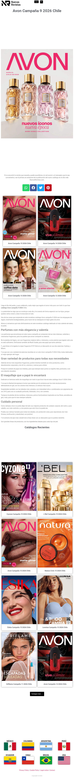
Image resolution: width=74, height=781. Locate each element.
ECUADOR (10, 755)
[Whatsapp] (25, 187)
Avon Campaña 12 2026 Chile (54, 296)
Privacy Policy (24, 770)
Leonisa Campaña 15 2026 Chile (55, 627)
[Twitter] (40, 187)
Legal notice (44, 770)
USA (64, 755)
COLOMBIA (28, 741)
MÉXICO (10, 741)
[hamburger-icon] (36, 1)
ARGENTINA (46, 741)
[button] (70, 51)
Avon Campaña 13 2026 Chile (19, 296)
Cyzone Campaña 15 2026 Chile (19, 514)
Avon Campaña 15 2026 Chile (19, 243)
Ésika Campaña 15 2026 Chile (19, 627)
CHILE (28, 755)
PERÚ (64, 741)
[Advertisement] (37, 30)
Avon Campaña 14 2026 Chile (54, 243)
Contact (52, 770)
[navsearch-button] (41, 1)
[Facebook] (33, 187)
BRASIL (46, 755)
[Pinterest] (48, 187)
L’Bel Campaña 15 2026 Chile (55, 514)
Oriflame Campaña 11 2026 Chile (19, 684)
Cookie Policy (34, 770)
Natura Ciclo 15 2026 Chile (55, 571)
